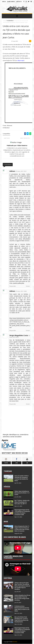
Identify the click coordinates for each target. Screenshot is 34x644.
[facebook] (24, 1)
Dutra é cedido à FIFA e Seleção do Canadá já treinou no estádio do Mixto (21, 478)
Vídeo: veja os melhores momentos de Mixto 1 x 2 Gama (22, 492)
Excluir (28, 286)
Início (4, 1)
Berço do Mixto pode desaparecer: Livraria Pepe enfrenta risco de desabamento (21, 619)
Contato (19, 1)
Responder (12, 286)
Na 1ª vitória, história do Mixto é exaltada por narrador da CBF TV (22, 502)
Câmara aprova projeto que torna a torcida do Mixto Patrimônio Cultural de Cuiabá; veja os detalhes (22, 586)
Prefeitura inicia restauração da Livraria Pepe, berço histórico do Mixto (22, 608)
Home (4, 20)
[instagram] (26, 1)
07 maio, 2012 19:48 (21, 291)
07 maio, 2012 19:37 (21, 171)
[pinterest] (31, 1)
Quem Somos (11, 1)
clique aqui (20, 60)
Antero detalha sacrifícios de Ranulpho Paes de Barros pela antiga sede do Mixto (22, 597)
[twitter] (29, 1)
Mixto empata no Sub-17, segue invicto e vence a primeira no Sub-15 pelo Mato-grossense (22, 528)
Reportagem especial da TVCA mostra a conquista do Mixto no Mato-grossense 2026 (22, 512)
